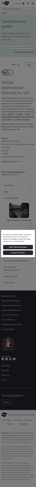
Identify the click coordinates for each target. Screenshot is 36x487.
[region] (18, 243)
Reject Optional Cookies (18, 247)
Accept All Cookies (18, 253)
